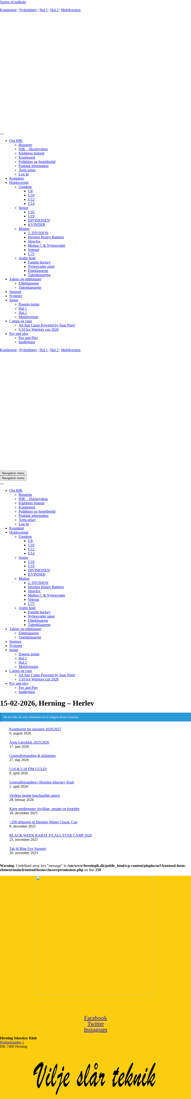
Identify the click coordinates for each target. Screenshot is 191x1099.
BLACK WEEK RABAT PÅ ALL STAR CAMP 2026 (50, 835)
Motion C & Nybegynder (46, 245)
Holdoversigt (18, 183)
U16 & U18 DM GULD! (28, 769)
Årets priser (27, 170)
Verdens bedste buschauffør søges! (34, 795)
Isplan (13, 300)
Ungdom (25, 187)
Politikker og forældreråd (37, 162)
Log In (24, 174)
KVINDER (36, 225)
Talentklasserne (39, 275)
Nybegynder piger (41, 266)
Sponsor (15, 292)
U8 (30, 191)
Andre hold (27, 258)
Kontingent (8, 10)
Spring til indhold (13, 2)
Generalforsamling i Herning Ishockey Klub (41, 782)
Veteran (33, 250)
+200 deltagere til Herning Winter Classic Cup (43, 822)
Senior (23, 208)
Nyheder (15, 296)
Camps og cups (20, 321)
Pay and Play (28, 338)
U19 (31, 216)
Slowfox (34, 241)
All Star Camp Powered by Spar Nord (47, 325)
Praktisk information (33, 166)
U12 (31, 199)
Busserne (25, 145)
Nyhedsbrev (28, 10)
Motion (24, 229)
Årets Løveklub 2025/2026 (29, 742)
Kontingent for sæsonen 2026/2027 (35, 729)
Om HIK (16, 141)
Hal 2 (54, 10)
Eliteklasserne (38, 271)
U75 (31, 254)
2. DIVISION (38, 233)
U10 (31, 195)
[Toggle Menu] (2, 134)
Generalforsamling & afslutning (32, 756)
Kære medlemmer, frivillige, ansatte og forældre (44, 809)
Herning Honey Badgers (46, 237)
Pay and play (18, 334)
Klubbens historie (31, 153)
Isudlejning (27, 342)
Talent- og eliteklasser (25, 279)
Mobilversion (71, 10)
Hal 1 (44, 10)
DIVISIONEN (39, 220)
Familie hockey (39, 262)
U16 (31, 212)
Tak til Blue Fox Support (27, 849)
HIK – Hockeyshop (33, 149)
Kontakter (16, 178)
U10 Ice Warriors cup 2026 (39, 329)
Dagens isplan (29, 304)
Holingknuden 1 (12, 1042)
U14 (31, 204)
